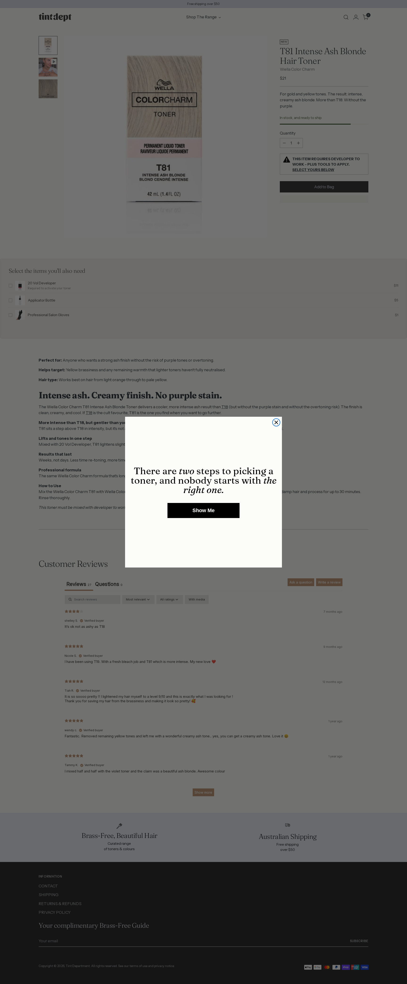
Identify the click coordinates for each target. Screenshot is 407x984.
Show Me (203, 510)
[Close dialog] (276, 422)
